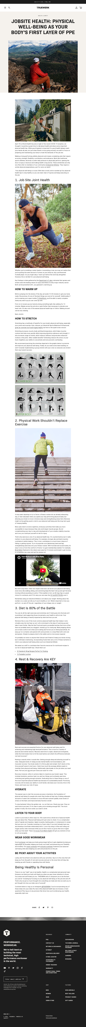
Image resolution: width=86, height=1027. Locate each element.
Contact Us (50, 943)
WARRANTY (49, 968)
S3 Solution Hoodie (56, 595)
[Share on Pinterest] (48, 907)
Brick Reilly (18, 550)
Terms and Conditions (51, 1018)
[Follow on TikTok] (5, 971)
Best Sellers (69, 993)
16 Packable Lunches (24, 654)
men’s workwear (31, 846)
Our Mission (69, 939)
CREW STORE (50, 1000)
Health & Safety (43, 15)
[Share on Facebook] (39, 907)
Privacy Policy (49, 1015)
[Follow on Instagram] (17, 968)
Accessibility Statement (50, 960)
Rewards (68, 959)
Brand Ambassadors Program (72, 946)
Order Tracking (51, 965)
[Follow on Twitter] (13, 968)
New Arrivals (70, 990)
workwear (22, 842)
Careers (68, 955)
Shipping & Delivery (53, 953)
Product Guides (70, 997)
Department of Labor (46, 280)
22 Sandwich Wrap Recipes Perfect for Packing (32, 651)
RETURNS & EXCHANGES (53, 946)
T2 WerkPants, (41, 298)
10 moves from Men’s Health (42, 831)
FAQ (47, 939)
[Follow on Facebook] (22, 968)
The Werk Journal (71, 943)
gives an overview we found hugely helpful (29, 327)
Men (47, 990)
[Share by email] (52, 907)
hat (29, 770)
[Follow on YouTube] (5, 968)
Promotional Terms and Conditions (53, 972)
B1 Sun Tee (58, 593)
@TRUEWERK (46, 886)
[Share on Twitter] (43, 907)
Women (48, 993)
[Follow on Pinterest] (9, 968)
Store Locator (51, 957)
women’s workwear (46, 846)
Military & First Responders (71, 951)
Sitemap (49, 950)
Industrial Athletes (53, 165)
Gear (47, 997)
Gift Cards (69, 1000)
